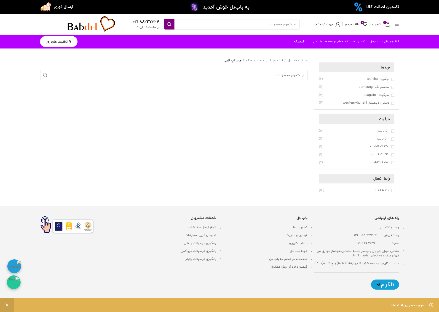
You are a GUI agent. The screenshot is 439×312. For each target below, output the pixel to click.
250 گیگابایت (379, 146)
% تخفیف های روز (58, 41)
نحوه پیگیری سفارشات (200, 235)
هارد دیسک (253, 60)
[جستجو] (169, 24)
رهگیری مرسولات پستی (200, 243)
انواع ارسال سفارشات (201, 227)
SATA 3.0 (382, 190)
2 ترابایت (383, 138)
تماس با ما (300, 227)
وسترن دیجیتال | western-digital (366, 102)
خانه (304, 60)
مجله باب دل (299, 251)
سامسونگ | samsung (374, 87)
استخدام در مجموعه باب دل (288, 259)
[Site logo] (90, 24)
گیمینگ (299, 41)
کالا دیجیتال (274, 60)
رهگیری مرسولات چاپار (201, 259)
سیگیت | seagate (376, 95)
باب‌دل (292, 60)
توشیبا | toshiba (378, 79)
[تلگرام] (385, 285)
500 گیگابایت (379, 162)
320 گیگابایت (379, 154)
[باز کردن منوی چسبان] (396, 24)
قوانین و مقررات (297, 235)
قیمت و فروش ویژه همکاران (289, 266)
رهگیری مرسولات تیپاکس (198, 251)
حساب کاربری (298, 243)
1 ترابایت (383, 130)
